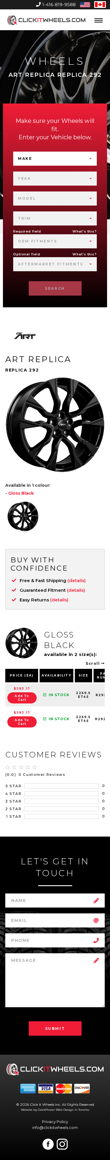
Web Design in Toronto (72, 1110)
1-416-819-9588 (59, 4)
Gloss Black (21, 493)
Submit (55, 1028)
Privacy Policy (55, 1121)
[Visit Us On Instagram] (62, 1144)
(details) (76, 580)
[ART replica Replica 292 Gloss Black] (22, 516)
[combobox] (55, 159)
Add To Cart (22, 698)
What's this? (84, 231)
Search (55, 288)
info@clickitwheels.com (55, 1127)
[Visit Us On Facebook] (48, 1144)
